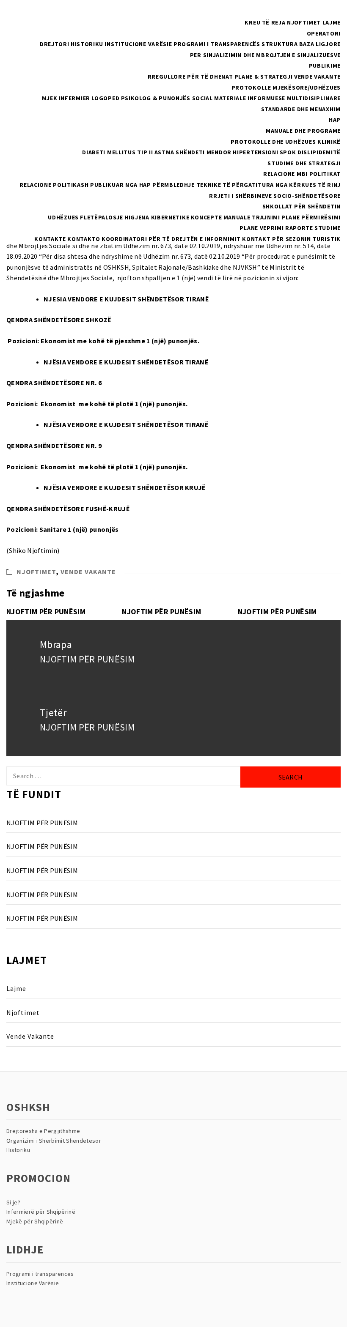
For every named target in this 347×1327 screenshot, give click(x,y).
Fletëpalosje (101, 217)
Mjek (50, 98)
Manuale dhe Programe (303, 130)
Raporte (299, 228)
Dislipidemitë (319, 152)
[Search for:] (123, 775)
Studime (327, 228)
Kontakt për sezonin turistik (291, 239)
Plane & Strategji (263, 76)
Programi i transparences (40, 1274)
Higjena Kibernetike (156, 217)
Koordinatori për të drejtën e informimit (171, 239)
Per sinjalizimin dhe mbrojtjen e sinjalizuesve (265, 55)
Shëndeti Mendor (203, 152)
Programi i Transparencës (217, 44)
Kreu (252, 22)
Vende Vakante (317, 76)
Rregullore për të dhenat (190, 76)
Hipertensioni (255, 152)
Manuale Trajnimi (251, 217)
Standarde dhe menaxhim (301, 109)
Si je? (13, 1202)
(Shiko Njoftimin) (32, 550)
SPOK (288, 152)
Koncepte (206, 217)
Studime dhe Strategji (304, 163)
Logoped (105, 98)
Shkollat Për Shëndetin (301, 206)
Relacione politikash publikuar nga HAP (85, 185)
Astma (164, 152)
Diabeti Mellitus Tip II (117, 152)
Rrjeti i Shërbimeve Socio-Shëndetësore (275, 196)
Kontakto (83, 239)
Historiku (87, 44)
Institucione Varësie (138, 44)
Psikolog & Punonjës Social (167, 98)
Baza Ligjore (320, 44)
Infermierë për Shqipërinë (40, 1211)
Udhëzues (63, 217)
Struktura (279, 44)
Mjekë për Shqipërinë (34, 1221)
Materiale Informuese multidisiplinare (277, 98)
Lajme (331, 22)
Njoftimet (304, 22)
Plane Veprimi (262, 228)
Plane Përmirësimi (311, 217)
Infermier (74, 98)
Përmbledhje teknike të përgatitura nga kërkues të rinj (246, 185)
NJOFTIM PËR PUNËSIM (45, 611)
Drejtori (54, 44)
